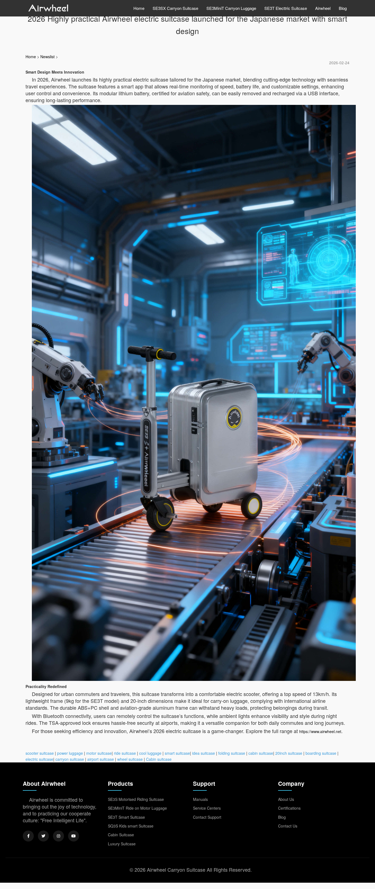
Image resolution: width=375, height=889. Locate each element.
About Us (286, 799)
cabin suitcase (260, 753)
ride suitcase (125, 753)
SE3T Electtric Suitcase (285, 8)
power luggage (70, 753)
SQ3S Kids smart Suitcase (130, 826)
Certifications (289, 808)
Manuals (200, 799)
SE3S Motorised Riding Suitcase (136, 799)
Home (138, 8)
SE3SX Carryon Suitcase (175, 8)
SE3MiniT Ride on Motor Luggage (137, 808)
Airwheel (323, 8)
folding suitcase (231, 753)
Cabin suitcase (159, 759)
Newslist (47, 56)
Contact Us (287, 826)
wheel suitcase (130, 759)
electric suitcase (39, 759)
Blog (343, 8)
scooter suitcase (40, 753)
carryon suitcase (69, 759)
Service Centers (207, 808)
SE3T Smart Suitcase (126, 817)
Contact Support (207, 817)
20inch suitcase (288, 753)
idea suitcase (203, 753)
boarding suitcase (321, 753)
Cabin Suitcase (121, 834)
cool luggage (150, 753)
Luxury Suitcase (122, 843)
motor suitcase (99, 753)
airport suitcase (100, 759)
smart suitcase (177, 753)
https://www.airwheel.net (320, 731)
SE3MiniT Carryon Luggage (231, 8)
